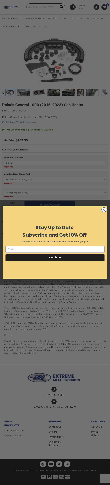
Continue (55, 257)
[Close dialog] (104, 209)
